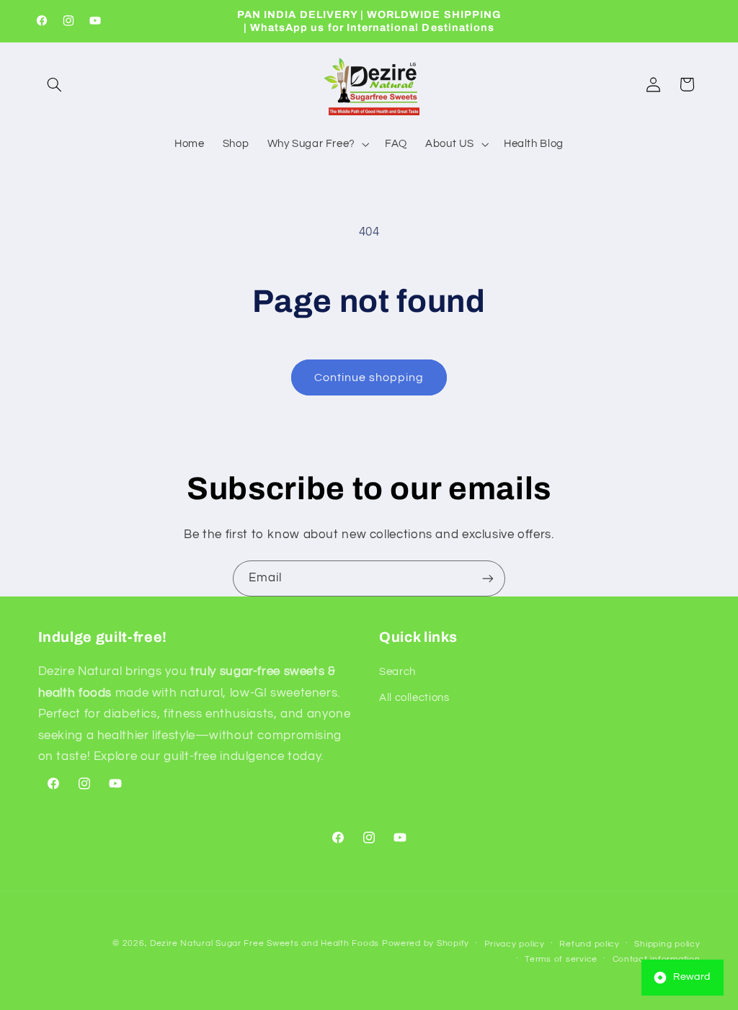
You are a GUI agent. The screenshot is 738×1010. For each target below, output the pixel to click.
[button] (54, 84)
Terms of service (561, 959)
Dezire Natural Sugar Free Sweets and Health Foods (264, 943)
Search (397, 671)
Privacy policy (514, 944)
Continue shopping (369, 377)
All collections (414, 697)
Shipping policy (667, 944)
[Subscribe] (487, 578)
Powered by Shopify (425, 943)
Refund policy (589, 944)
